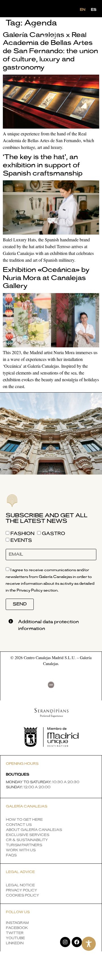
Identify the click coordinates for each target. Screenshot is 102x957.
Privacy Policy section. (37, 590)
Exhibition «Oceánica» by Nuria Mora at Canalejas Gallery (46, 278)
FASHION (22, 533)
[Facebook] (77, 942)
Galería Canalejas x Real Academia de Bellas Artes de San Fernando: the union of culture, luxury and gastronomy (50, 51)
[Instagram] (65, 942)
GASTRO (53, 533)
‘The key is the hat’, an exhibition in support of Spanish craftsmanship (42, 165)
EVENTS (21, 540)
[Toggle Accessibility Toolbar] (88, 943)
